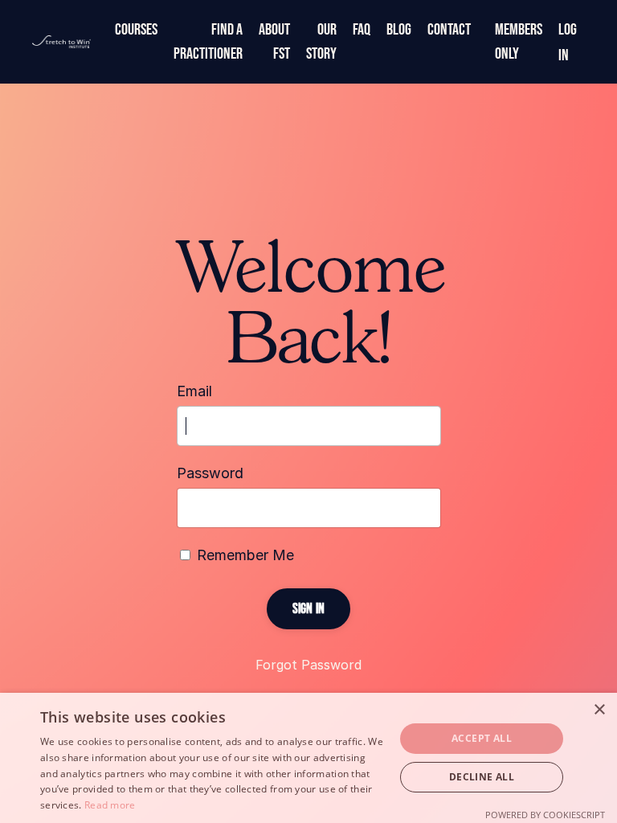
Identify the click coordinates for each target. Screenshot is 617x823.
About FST (274, 41)
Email (194, 391)
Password (210, 473)
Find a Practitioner (208, 41)
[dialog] (308, 758)
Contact (449, 29)
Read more (110, 805)
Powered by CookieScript (545, 815)
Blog (398, 29)
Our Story (321, 41)
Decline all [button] (481, 777)
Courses (136, 29)
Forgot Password (308, 665)
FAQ (361, 29)
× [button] (599, 710)
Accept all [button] (482, 738)
